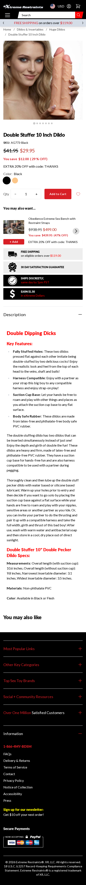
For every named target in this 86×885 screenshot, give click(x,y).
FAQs (7, 754)
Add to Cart (57, 194)
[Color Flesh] (15, 180)
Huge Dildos (57, 29)
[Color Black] (6, 180)
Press (7, 800)
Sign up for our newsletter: (23, 809)
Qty (6, 194)
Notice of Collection (18, 787)
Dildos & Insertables (30, 29)
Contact (9, 774)
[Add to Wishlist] (78, 194)
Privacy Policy (13, 780)
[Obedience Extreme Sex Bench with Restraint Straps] (13, 227)
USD (54, 6)
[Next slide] (76, 231)
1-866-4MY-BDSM (17, 746)
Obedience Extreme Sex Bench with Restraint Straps (52, 221)
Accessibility (12, 794)
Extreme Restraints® (34, 870)
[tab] (34, 123)
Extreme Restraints (28, 862)
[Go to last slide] (10, 231)
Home (7, 29)
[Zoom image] (43, 80)
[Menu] (7, 15)
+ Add (14, 241)
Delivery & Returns (16, 760)
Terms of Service (15, 767)
